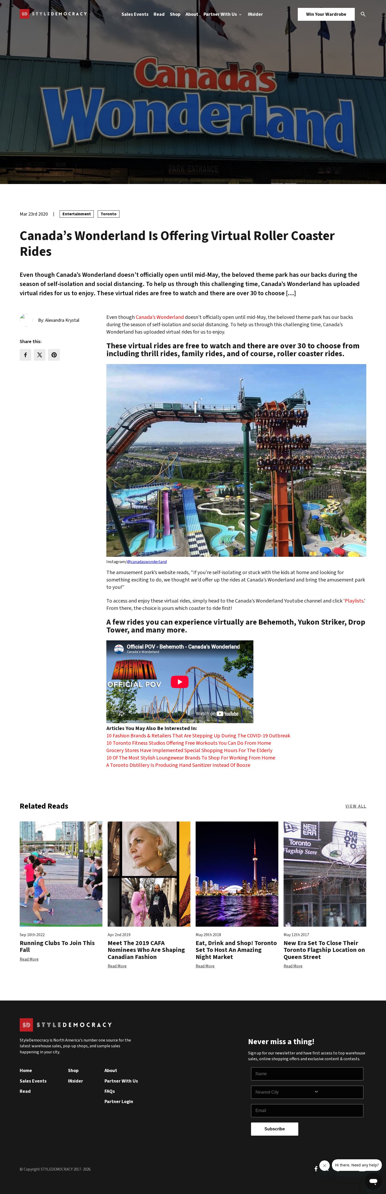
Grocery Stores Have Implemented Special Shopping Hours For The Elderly (189, 750)
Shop (175, 14)
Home (26, 1070)
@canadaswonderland (147, 562)
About (192, 14)
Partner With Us (221, 14)
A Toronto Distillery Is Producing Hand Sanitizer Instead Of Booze (178, 765)
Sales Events (135, 14)
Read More (29, 959)
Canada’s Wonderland (160, 317)
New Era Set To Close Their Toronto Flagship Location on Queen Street (324, 950)
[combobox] (284, 1092)
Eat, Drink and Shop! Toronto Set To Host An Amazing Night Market (236, 950)
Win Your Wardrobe (326, 14)
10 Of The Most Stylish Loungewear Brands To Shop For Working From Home (190, 758)
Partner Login (119, 1101)
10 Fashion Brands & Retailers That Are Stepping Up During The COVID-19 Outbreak (198, 735)
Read (159, 14)
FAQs (110, 1091)
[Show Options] (337, 1092)
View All (356, 806)
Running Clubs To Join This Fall (57, 946)
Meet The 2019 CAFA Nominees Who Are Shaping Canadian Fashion (146, 950)
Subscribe (274, 1129)
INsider (255, 14)
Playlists (354, 601)
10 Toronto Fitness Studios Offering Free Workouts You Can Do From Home (188, 743)
